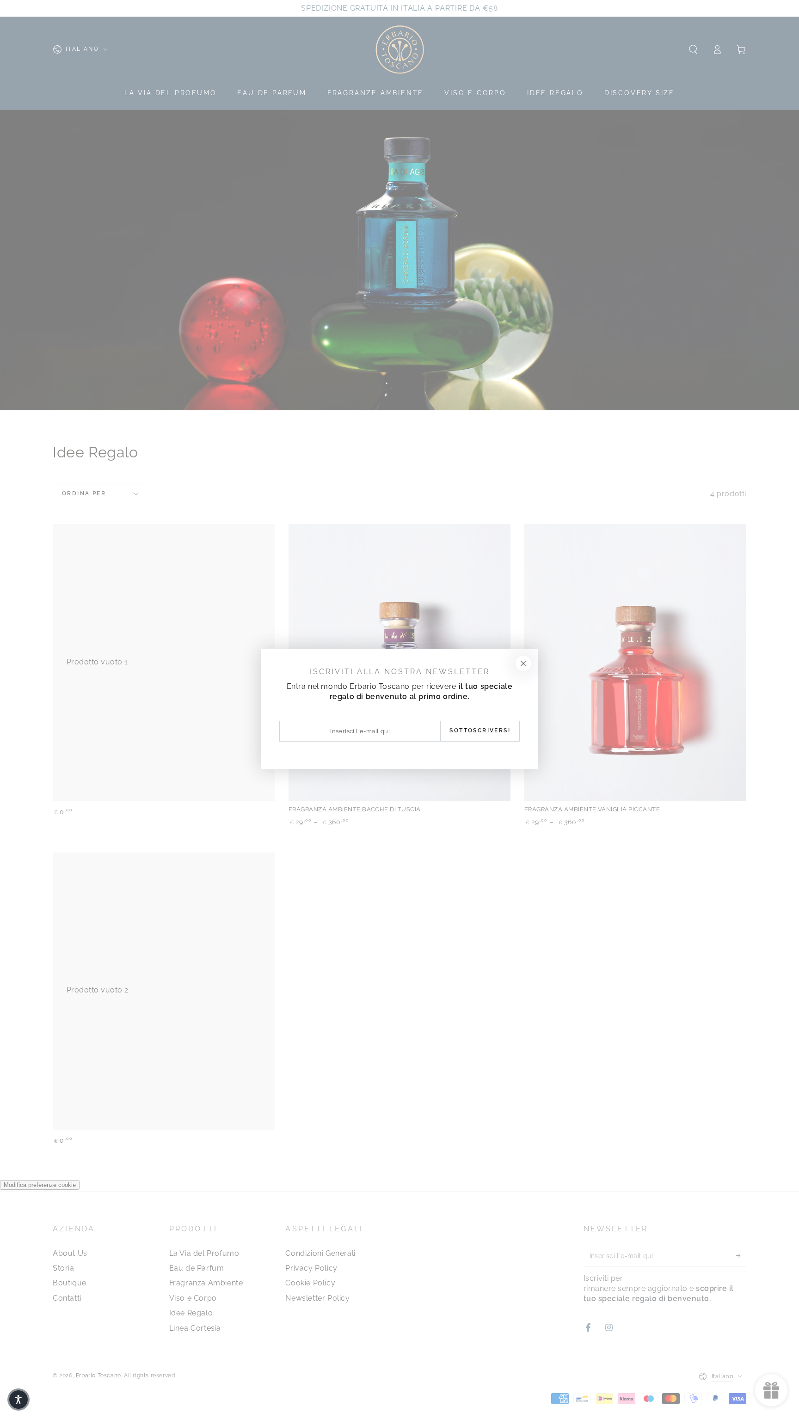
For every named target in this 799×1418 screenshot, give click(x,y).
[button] (18, 1399)
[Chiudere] (523, 663)
